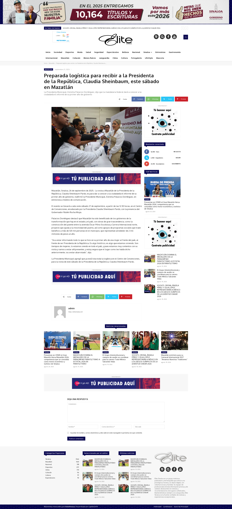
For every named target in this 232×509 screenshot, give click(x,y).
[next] (186, 28)
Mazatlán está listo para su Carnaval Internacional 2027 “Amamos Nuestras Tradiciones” (95, 28)
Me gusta (177, 152)
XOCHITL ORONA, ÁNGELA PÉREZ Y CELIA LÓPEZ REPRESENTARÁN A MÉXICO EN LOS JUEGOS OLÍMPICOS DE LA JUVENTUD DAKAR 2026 (168, 290)
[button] (185, 37)
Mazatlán (52, 63)
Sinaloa (147, 199)
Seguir (178, 158)
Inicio (45, 63)
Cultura (164, 352)
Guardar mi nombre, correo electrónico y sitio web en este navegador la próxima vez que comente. (106, 433)
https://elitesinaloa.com (75, 312)
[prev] (182, 28)
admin (71, 308)
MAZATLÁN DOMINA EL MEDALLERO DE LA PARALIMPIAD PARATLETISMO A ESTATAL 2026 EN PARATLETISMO (86, 359)
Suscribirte (176, 164)
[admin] (60, 312)
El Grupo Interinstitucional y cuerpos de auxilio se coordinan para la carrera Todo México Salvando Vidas (168, 274)
